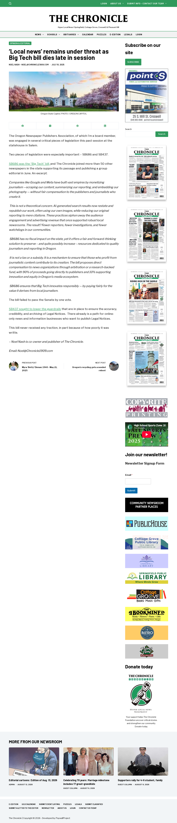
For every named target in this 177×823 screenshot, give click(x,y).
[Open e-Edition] (146, 265)
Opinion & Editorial (20, 43)
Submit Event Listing (49, 804)
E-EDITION (115, 34)
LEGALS (128, 34)
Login (104, 3)
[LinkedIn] (105, 125)
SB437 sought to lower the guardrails (35, 309)
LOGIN (139, 34)
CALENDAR (87, 34)
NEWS (38, 34)
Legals (78, 804)
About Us (115, 3)
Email (128, 475)
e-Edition (13, 804)
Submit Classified (94, 804)
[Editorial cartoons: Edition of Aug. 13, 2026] (34, 761)
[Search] (10, 3)
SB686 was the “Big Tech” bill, (29, 163)
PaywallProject (63, 818)
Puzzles (67, 804)
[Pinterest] (77, 125)
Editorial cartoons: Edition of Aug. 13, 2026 (33, 780)
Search (128, 129)
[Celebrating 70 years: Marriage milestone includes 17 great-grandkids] (88, 761)
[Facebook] (22, 125)
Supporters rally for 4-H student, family (140, 780)
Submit (131, 490)
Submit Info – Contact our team (145, 3)
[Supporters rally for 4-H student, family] (143, 761)
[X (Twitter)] (50, 125)
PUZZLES (101, 34)
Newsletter (48, 808)
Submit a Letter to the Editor (23, 808)
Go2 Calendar (29, 804)
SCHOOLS (52, 34)
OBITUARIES (69, 34)
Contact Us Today (88, 808)
